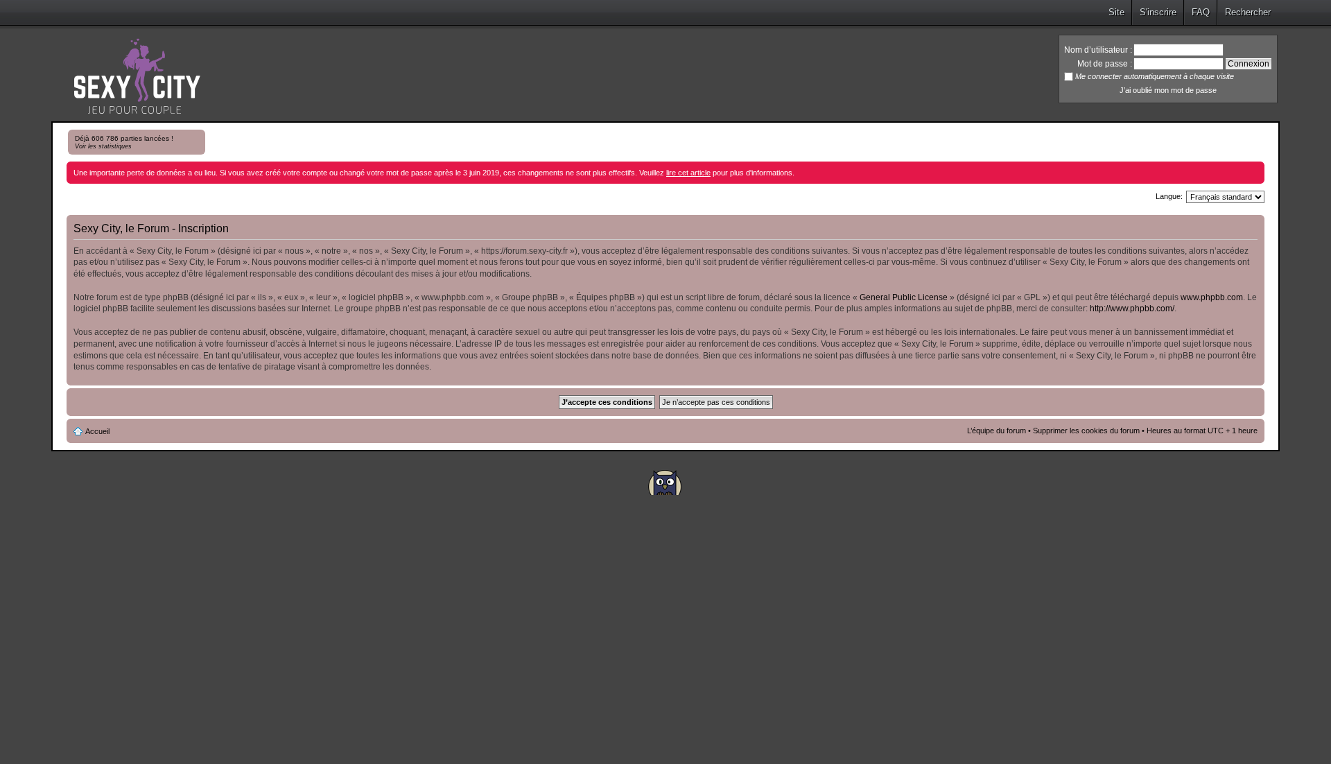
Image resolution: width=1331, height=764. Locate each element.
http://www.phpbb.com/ (1132, 308)
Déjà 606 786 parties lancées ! (124, 142)
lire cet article (688, 172)
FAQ (1201, 12)
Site (1116, 12)
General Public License (904, 297)
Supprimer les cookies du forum (1086, 430)
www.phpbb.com (1212, 297)
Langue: (1169, 196)
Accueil (97, 431)
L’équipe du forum (996, 430)
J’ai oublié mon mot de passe (1168, 90)
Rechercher (1248, 12)
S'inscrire (1158, 12)
